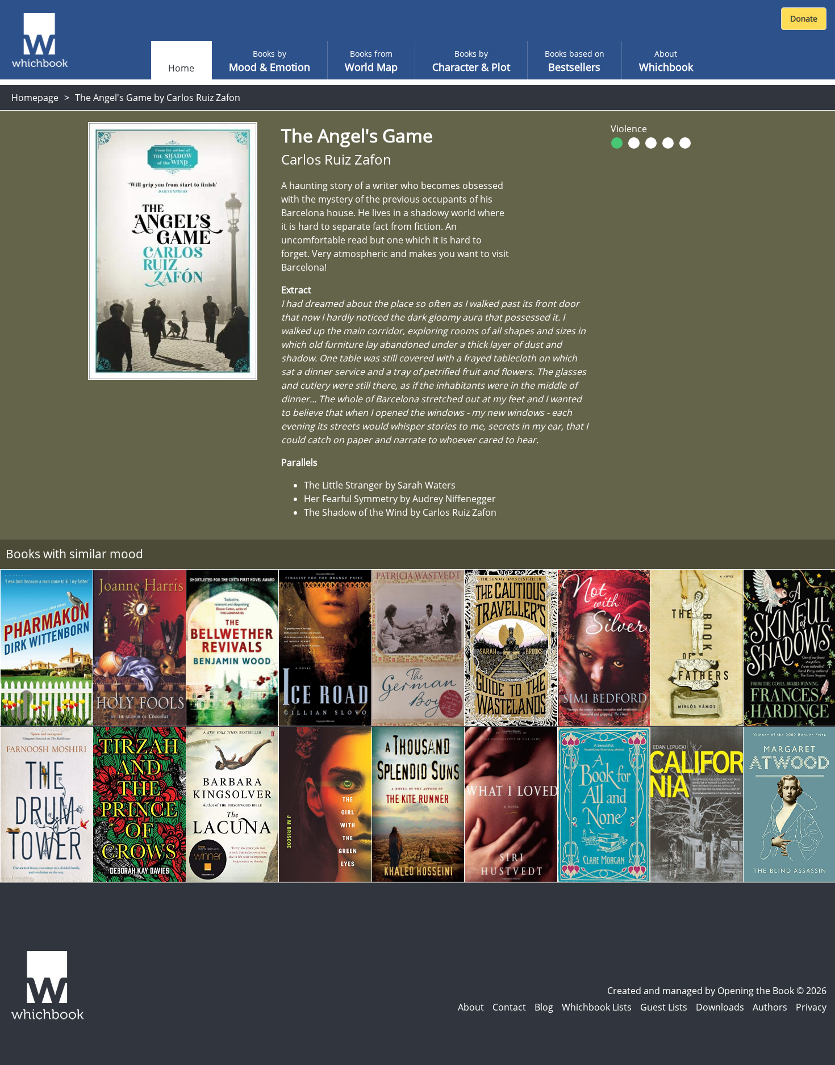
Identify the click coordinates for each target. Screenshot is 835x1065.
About (471, 1007)
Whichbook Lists (597, 1007)
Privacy (811, 1007)
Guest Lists (663, 1007)
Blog (544, 1007)
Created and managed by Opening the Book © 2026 (716, 990)
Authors (770, 1007)
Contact (509, 1007)
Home (181, 68)
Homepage (35, 97)
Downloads (720, 1007)
